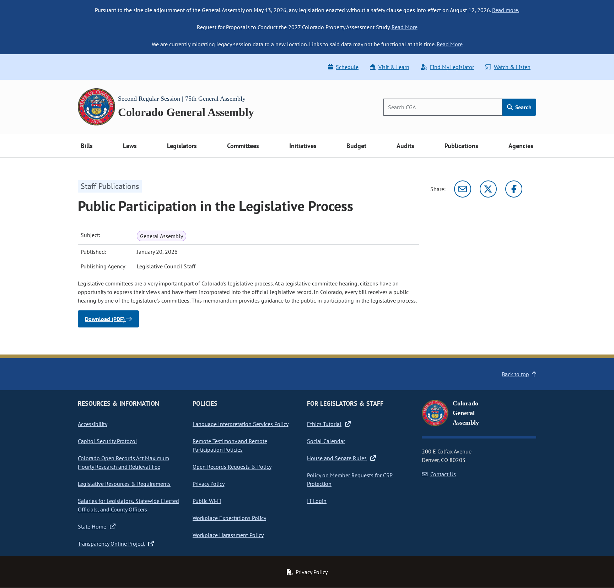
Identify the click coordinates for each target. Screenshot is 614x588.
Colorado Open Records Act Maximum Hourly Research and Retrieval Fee (123, 462)
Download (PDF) (105, 318)
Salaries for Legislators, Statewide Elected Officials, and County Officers (128, 505)
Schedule (347, 66)
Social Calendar (326, 441)
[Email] (462, 189)
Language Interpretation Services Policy (241, 423)
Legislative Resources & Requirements (124, 483)
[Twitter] (488, 189)
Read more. (505, 10)
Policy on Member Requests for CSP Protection (350, 479)
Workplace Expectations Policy (229, 517)
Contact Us (443, 474)
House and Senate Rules (337, 458)
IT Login (317, 500)
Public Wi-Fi (207, 500)
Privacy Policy (209, 483)
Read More (405, 27)
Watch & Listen (512, 66)
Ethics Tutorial (324, 423)
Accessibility (92, 423)
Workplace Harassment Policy (228, 535)
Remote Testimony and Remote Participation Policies (230, 445)
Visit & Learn (393, 66)
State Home (92, 526)
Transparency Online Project (111, 543)
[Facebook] (513, 189)
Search (523, 107)
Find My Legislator (452, 66)
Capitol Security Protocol (107, 441)
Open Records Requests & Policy (232, 466)
